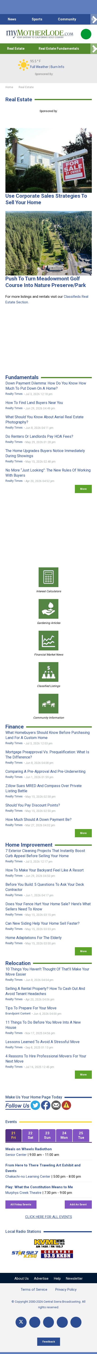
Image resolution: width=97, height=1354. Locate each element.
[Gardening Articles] (48, 609)
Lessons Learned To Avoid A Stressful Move (42, 1042)
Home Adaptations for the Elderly (33, 937)
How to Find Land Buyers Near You (34, 402)
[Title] (75, 1322)
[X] (21, 1322)
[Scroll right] (93, 19)
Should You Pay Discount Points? (32, 805)
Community (67, 19)
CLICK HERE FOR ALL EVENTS (48, 1217)
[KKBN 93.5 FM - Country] (57, 1253)
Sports (37, 19)
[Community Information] (48, 703)
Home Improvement (29, 845)
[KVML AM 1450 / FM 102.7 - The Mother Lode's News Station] (49, 1242)
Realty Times (14, 394)
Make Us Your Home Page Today (33, 1097)
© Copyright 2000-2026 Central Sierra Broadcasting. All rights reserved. (48, 1304)
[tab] (13, 1135)
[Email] (62, 1322)
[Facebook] (34, 1322)
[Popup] (86, 34)
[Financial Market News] (48, 640)
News (12, 19)
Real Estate (15, 48)
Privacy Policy (66, 1289)
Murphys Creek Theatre (23, 1193)
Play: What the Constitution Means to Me (39, 1187)
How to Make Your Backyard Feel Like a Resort (44, 870)
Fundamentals (22, 377)
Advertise (41, 1278)
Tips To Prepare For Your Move (31, 1008)
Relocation (18, 963)
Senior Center (16, 1155)
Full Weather (39, 67)
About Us (21, 1278)
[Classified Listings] (48, 672)
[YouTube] (48, 1322)
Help (57, 1278)
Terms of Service (34, 1289)
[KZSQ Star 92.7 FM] (22, 1253)
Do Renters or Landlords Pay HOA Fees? (39, 436)
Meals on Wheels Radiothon (28, 1149)
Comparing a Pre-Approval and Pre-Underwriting (45, 771)
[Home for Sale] (48, 160)
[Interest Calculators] (48, 577)
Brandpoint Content (18, 1013)
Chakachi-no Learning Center (27, 1176)
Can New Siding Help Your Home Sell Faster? (42, 923)
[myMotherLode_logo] (40, 34)
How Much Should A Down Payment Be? (38, 819)
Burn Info (57, 67)
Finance (14, 727)
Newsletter (74, 1278)
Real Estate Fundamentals (59, 48)
